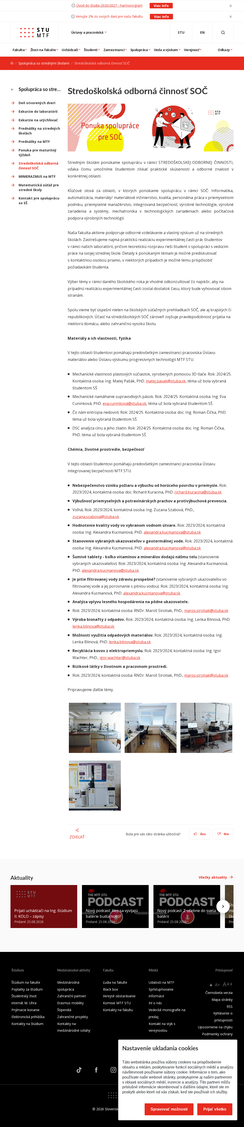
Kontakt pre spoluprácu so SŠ (39, 200)
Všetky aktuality (213, 877)
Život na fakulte (43, 50)
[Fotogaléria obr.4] (95, 788)
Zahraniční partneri (71, 996)
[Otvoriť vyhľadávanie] (223, 32)
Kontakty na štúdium (27, 1023)
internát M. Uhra (23, 1003)
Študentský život (24, 996)
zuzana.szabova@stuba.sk (95, 516)
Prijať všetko (214, 1109)
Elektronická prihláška (28, 1016)
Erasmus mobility (70, 1003)
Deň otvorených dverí (37, 103)
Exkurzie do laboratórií (38, 111)
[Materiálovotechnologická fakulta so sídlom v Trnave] (34, 33)
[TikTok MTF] (79, 1070)
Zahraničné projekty (72, 1016)
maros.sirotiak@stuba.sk (206, 610)
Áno (202, 834)
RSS (230, 1006)
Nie (226, 834)
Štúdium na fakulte (25, 982)
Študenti (90, 50)
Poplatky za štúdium (27, 989)
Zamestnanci (113, 50)
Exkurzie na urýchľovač (38, 120)
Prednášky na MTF (34, 141)
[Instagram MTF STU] (113, 1070)
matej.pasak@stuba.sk (166, 381)
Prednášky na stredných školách (39, 130)
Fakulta (19, 50)
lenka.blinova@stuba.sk (93, 626)
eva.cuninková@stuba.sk (124, 403)
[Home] (11, 63)
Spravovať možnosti (169, 1109)
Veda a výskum (166, 50)
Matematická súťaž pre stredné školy (39, 187)
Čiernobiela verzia (219, 992)
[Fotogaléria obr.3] (206, 730)
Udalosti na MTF (161, 982)
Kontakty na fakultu (118, 1010)
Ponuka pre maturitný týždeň (37, 152)
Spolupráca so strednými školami (43, 63)
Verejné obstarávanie (119, 996)
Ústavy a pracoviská (87, 32)
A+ (217, 984)
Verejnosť (191, 50)
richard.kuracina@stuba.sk (198, 492)
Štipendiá (64, 1010)
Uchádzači (70, 50)
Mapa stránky (222, 999)
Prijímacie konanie (25, 1010)
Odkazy (224, 50)
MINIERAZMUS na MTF (37, 176)
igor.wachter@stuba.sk (120, 657)
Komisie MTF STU (117, 1003)
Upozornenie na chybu (215, 1027)
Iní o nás (155, 1003)
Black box (110, 989)
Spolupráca (139, 50)
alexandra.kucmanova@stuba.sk (172, 532)
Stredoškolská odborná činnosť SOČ (38, 165)
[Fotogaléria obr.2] (151, 730)
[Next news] (223, 906)
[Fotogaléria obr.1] (95, 730)
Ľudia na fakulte (115, 982)
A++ (228, 984)
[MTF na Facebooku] (96, 1070)
